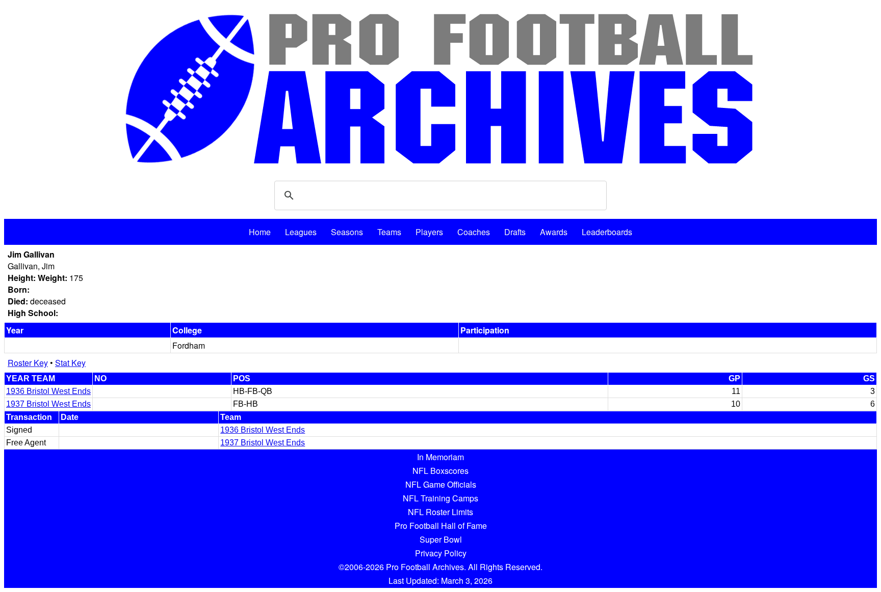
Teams (389, 232)
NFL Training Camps (440, 498)
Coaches (473, 232)
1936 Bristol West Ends (48, 391)
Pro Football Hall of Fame (441, 525)
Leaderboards (607, 232)
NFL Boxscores (440, 470)
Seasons (347, 232)
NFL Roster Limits (440, 512)
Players (429, 232)
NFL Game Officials (440, 484)
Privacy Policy (441, 553)
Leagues (301, 232)
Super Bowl (441, 539)
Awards (553, 232)
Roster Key (28, 363)
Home (260, 232)
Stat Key (70, 363)
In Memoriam (440, 457)
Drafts (515, 232)
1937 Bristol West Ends (48, 404)
